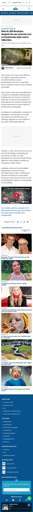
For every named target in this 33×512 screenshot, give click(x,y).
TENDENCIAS (7, 430)
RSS (4, 408)
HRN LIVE (6, 442)
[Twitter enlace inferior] (7, 500)
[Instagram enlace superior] (29, 2)
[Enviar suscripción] (27, 489)
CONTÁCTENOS (8, 402)
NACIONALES (12, 13)
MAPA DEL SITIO (8, 405)
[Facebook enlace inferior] (20, 500)
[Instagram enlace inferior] (26, 500)
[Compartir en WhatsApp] (21, 221)
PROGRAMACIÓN (8, 439)
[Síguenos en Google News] (27, 221)
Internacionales (9, 26)
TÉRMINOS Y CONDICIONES (11, 411)
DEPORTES (6, 436)
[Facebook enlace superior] (26, 2)
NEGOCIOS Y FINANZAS (23, 13)
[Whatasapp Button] (29, 498)
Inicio (2, 26)
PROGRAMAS (4, 13)
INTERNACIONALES (9, 433)
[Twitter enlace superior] (23, 2)
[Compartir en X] (24, 221)
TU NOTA (4, 2)
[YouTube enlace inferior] (13, 500)
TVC (9, 2)
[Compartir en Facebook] (17, 221)
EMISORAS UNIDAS (16, 2)
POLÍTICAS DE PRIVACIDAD (11, 414)
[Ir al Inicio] (15, 8)
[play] (29, 505)
